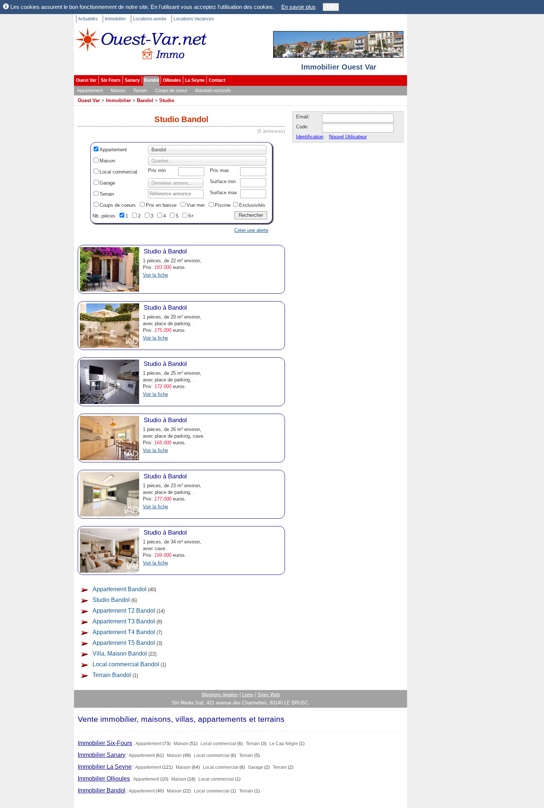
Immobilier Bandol (101, 790)
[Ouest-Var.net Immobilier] (140, 46)
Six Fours (111, 80)
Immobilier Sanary (101, 755)
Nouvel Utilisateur (348, 136)
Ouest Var (86, 80)
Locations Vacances (194, 18)
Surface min (223, 181)
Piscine (223, 205)
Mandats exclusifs (213, 90)
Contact (217, 80)
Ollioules (172, 80)
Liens (247, 694)
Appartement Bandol (120, 589)
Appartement (90, 90)
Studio (166, 100)
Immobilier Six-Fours (105, 743)
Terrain (140, 90)
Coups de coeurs (118, 205)
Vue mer (196, 205)
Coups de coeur (171, 90)
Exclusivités (252, 205)
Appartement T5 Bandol (124, 643)
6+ (191, 216)
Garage (107, 183)
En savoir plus (298, 7)
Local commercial (118, 172)
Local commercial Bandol (126, 664)
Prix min (157, 170)
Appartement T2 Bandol (124, 610)
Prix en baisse (161, 205)
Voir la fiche (155, 275)
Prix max (219, 170)
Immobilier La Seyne (105, 767)
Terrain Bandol (112, 675)
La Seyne (195, 80)
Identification (309, 136)
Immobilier (115, 18)
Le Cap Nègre (283, 743)
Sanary (132, 80)
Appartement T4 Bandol (124, 632)
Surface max (223, 192)
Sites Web (269, 694)
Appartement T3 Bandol (124, 621)
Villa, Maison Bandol (120, 653)
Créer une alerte (251, 230)
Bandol (151, 80)
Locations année (150, 18)
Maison (118, 90)
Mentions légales (220, 694)
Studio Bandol (111, 600)
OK (331, 7)
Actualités (88, 18)
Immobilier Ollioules (104, 778)
